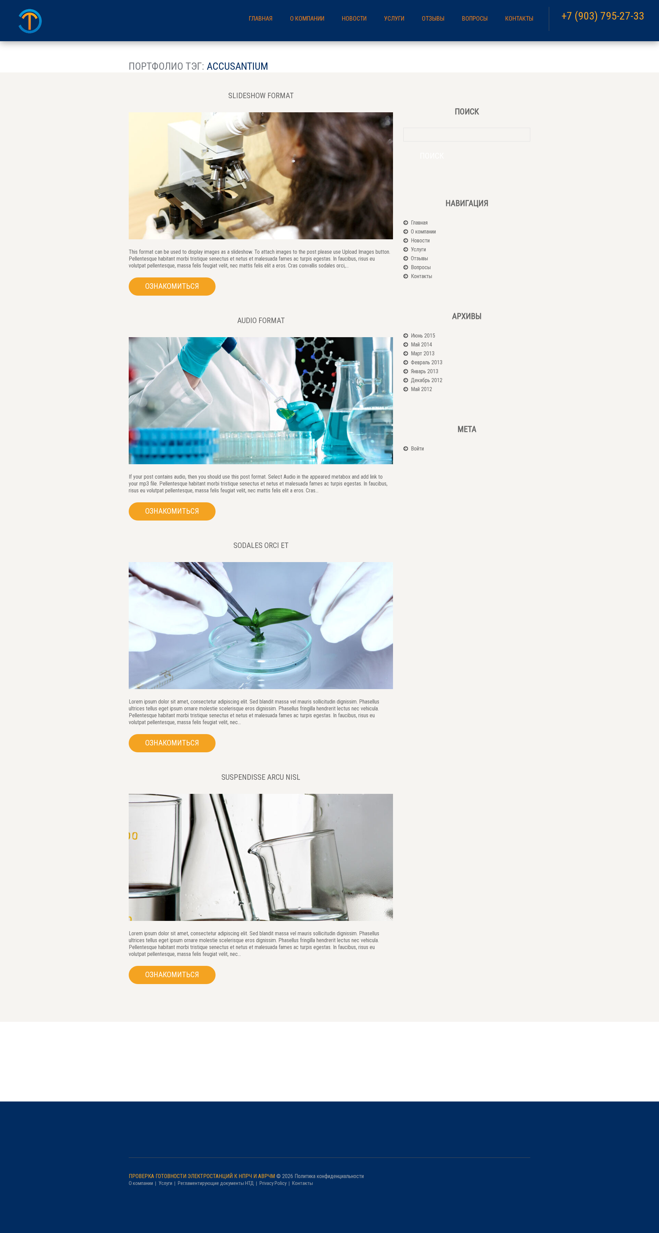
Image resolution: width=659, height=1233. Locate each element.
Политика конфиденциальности (329, 1176)
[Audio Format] (261, 400)
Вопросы (475, 18)
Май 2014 (421, 344)
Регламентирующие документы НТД (216, 1183)
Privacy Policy (273, 1183)
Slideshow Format (261, 95)
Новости (354, 18)
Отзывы (433, 18)
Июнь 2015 (423, 335)
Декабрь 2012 (426, 380)
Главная (261, 18)
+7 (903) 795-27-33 (603, 15)
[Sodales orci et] (261, 625)
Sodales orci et (261, 545)
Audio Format (261, 320)
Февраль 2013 (426, 362)
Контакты (519, 18)
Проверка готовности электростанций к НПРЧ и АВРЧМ (202, 1176)
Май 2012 (421, 389)
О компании (307, 18)
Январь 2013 (424, 371)
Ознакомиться (172, 286)
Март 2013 (423, 353)
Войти (417, 448)
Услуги (394, 18)
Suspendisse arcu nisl (260, 777)
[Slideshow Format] (261, 175)
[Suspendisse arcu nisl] (261, 857)
